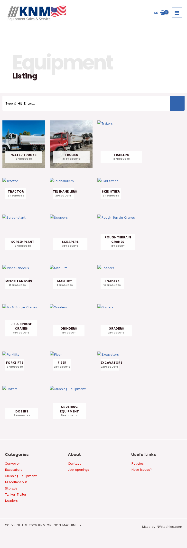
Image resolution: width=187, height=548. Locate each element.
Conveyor (12, 463)
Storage (11, 488)
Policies (137, 463)
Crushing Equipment (21, 476)
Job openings (78, 469)
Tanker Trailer (15, 494)
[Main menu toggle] (177, 13)
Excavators (13, 469)
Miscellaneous (16, 482)
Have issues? (141, 469)
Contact (74, 463)
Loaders (11, 500)
